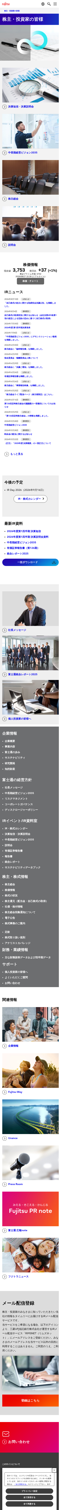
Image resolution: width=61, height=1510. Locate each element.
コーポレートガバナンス (19, 804)
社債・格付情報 (14, 906)
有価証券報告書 (14, 850)
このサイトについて (11, 1464)
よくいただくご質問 (16, 977)
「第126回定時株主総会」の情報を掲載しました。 (27, 416)
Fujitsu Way (15, 1092)
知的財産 (10, 769)
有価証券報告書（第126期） (23, 548)
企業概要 (10, 741)
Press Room (15, 1184)
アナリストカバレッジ (17, 943)
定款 (7, 932)
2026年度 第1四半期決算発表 (17, 327)
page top (53, 1461)
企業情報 (13, 1045)
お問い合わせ (12, 983)
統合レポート (12, 861)
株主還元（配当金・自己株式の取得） (26, 901)
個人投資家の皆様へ (19, 718)
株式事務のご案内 (15, 923)
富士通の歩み (12, 752)
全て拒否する (29, 1497)
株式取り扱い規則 (15, 937)
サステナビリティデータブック (23, 867)
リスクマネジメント (16, 798)
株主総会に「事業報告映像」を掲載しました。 (25, 385)
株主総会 (13, 198)
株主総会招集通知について (20, 912)
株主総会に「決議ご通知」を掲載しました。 (24, 367)
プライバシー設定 (29, 1491)
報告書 (8, 856)
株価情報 (10, 890)
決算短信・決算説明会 (21, 106)
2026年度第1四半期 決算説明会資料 (28, 536)
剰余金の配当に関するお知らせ (18, 434)
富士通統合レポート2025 (22, 674)
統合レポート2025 (18, 553)
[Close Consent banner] (54, 1470)
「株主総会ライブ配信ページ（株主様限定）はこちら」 (29, 394)
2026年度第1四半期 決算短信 (24, 531)
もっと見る (16, 454)
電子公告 (10, 917)
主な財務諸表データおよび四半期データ (28, 957)
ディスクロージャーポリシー (21, 809)
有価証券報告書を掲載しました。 (19, 376)
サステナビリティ (15, 757)
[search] (49, 3)
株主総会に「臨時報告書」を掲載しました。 (24, 349)
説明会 (12, 245)
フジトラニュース (18, 1276)
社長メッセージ (17, 630)
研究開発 (10, 763)
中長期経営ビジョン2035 (22, 152)
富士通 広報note (17, 1230)
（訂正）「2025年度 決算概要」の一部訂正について (27, 443)
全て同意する (29, 1504)
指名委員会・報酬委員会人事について (21, 358)
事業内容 (10, 746)
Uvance (13, 1138)
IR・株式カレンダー (16, 828)
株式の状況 (11, 895)
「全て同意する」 (21, 1484)
